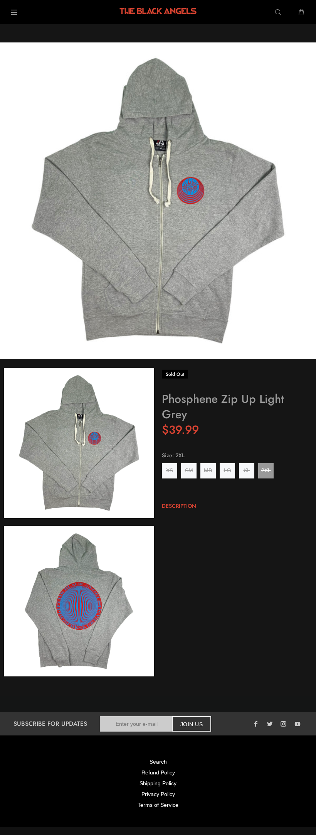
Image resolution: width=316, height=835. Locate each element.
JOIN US (191, 724)
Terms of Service (158, 805)
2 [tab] (161, 354)
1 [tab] (155, 354)
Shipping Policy (158, 783)
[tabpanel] (158, 200)
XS (169, 470)
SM (189, 470)
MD (208, 470)
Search (158, 762)
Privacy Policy (158, 794)
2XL (266, 470)
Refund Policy (158, 772)
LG (227, 470)
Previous (11, 198)
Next (305, 198)
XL (247, 470)
